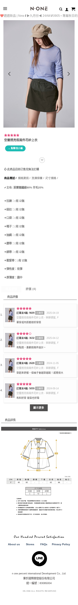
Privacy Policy (61, 544)
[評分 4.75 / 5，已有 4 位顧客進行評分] (39, 135)
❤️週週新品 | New (12, 15)
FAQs (43, 544)
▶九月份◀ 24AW (39, 15)
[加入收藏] (42, 160)
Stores (30, 544)
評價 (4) (31, 289)
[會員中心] (67, 9)
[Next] (68, 74)
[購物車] (73, 9)
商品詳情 (11, 289)
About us (14, 544)
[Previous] (9, 74)
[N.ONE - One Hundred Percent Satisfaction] (39, 8)
